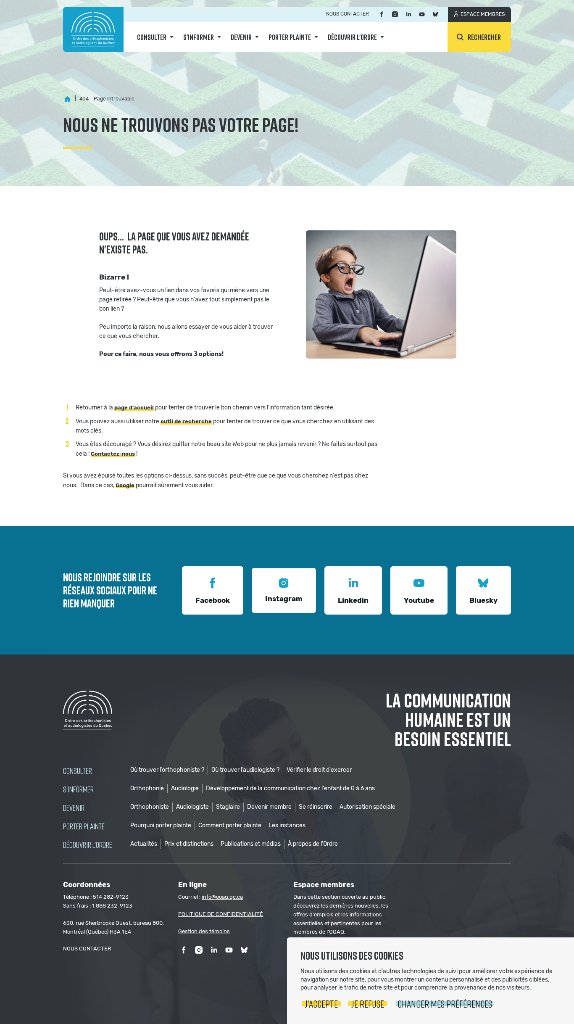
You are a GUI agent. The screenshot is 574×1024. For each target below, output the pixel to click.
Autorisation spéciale (367, 806)
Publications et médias (251, 843)
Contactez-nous (113, 454)
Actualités (143, 843)
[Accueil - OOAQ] (67, 99)
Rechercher (484, 37)
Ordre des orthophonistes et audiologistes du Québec (93, 29)
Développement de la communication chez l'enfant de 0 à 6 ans (290, 788)
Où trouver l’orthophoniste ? (167, 769)
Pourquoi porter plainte (160, 825)
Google (125, 485)
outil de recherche (186, 421)
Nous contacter (347, 14)
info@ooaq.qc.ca (222, 897)
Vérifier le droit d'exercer (319, 769)
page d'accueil (134, 407)
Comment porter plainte (229, 825)
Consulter (151, 37)
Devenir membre (269, 806)
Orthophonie (147, 788)
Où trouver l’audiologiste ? (245, 769)
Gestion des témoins (204, 931)
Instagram (284, 598)
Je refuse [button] (367, 1004)
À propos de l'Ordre (313, 843)
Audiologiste (192, 806)
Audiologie (185, 788)
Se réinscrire (315, 806)
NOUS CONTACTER (87, 948)
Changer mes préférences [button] (445, 1004)
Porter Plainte (290, 37)
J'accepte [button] (321, 1004)
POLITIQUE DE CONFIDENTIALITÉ (220, 914)
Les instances (287, 825)
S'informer (198, 37)
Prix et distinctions (188, 843)
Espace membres (483, 14)
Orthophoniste (149, 806)
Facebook (212, 600)
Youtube (419, 600)
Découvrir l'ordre (352, 37)
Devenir (241, 37)
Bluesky (483, 600)
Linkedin (353, 600)
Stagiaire (228, 806)
